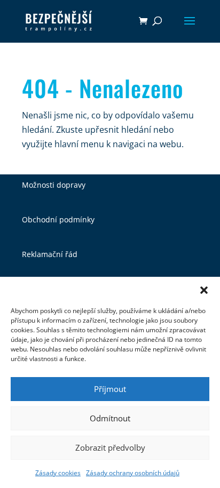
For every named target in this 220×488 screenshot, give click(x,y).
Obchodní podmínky (58, 219)
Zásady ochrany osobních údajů (132, 472)
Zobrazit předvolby (110, 447)
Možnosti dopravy (53, 185)
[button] (204, 290)
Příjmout (110, 388)
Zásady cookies (58, 472)
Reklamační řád (49, 254)
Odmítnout (110, 418)
